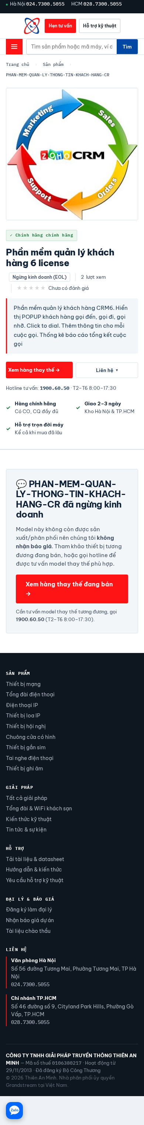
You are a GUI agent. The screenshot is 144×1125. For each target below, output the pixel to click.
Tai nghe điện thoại (30, 758)
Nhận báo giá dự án (30, 920)
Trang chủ (17, 64)
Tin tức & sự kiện (26, 829)
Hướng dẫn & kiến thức (34, 869)
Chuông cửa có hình (30, 737)
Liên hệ (107, 370)
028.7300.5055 (102, 4)
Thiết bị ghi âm (24, 768)
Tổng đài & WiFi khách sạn (39, 808)
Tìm (127, 47)
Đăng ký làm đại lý (29, 909)
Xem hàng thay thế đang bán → (69, 588)
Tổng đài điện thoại (30, 694)
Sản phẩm (53, 64)
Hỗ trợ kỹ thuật (99, 26)
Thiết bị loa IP (23, 715)
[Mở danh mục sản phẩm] (14, 46)
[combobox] (72, 46)
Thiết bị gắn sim (26, 747)
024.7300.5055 (45, 4)
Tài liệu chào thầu (28, 931)
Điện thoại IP (22, 705)
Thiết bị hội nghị (26, 726)
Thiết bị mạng (23, 684)
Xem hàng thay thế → (34, 370)
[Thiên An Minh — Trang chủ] (32, 26)
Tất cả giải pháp (26, 798)
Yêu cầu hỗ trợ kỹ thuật (35, 880)
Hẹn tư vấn (60, 26)
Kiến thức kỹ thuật (29, 819)
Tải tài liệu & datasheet (35, 859)
